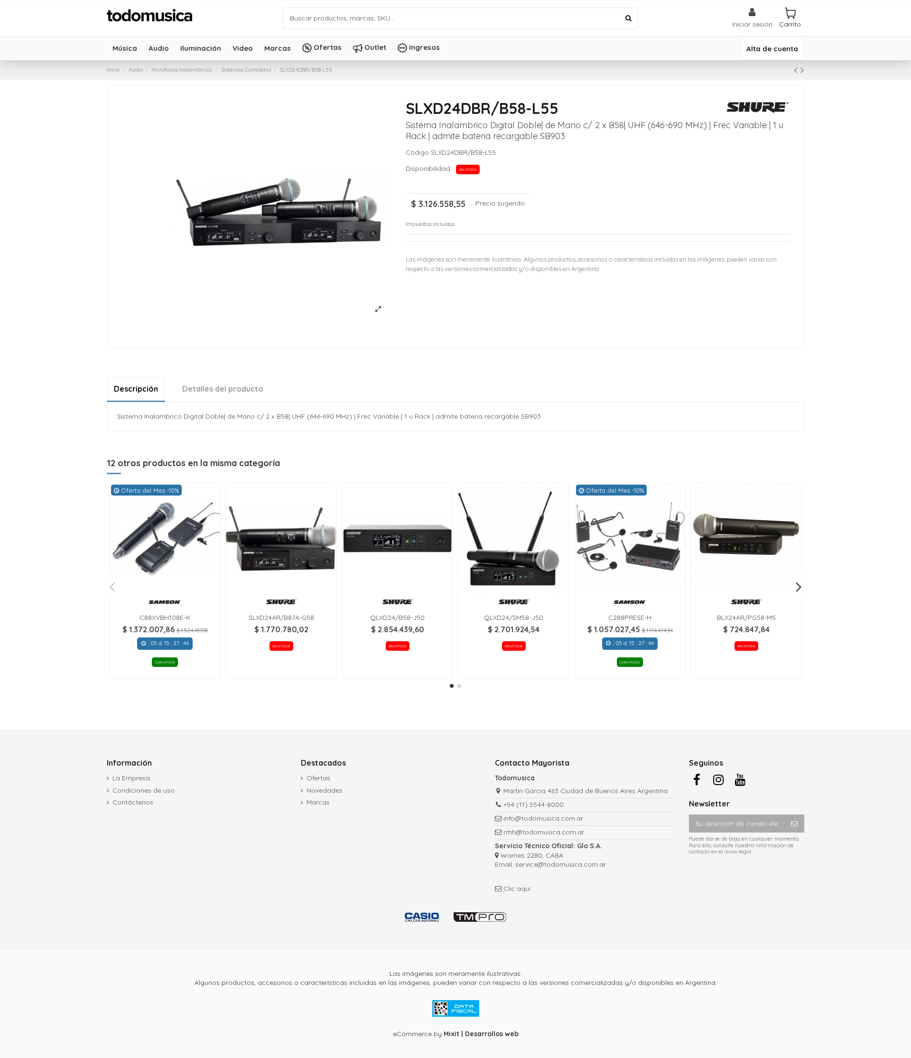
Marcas (318, 802)
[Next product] (802, 70)
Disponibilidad (430, 168)
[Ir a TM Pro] (480, 916)
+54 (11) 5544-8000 (533, 804)
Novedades (325, 790)
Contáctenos (132, 802)
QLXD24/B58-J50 (397, 617)
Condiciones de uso (143, 790)
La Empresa (131, 778)
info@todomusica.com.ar (543, 818)
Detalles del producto (222, 388)
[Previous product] (797, 70)
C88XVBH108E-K (164, 617)
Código (417, 152)
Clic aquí (516, 888)
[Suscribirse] (794, 824)
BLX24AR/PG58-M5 (746, 617)
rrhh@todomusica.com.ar (543, 832)
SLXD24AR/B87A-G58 (281, 617)
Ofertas (318, 778)
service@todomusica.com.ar (560, 864)
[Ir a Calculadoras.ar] (422, 916)
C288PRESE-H (629, 617)
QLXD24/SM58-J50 (513, 617)
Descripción (136, 388)
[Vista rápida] (164, 590)
